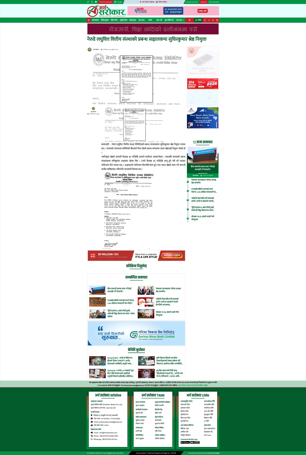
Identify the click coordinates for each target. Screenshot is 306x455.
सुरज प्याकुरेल (140, 405)
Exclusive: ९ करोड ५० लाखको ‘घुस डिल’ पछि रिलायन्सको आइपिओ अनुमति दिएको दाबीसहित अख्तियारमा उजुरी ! (120, 373)
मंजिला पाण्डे (140, 423)
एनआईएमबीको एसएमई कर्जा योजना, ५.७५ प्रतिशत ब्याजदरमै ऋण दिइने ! (120, 302)
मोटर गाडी (159, 20)
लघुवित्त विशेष (123, 20)
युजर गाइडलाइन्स (209, 428)
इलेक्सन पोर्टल (185, 407)
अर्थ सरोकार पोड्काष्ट (148, 2)
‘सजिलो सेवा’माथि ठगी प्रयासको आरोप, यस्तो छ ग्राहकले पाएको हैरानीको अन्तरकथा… (167, 302)
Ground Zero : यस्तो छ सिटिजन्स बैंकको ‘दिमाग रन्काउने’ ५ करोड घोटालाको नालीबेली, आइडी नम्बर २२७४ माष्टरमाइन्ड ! (119, 361)
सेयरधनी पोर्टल (185, 404)
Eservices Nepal (213, 453)
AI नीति (206, 421)
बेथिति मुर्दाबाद (105, 20)
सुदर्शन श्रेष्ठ (139, 412)
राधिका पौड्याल (160, 438)
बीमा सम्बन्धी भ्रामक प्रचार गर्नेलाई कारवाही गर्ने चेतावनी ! (119, 290)
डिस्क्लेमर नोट (208, 431)
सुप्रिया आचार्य (140, 420)
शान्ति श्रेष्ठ (139, 431)
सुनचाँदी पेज (184, 421)
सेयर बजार (141, 20)
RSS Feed (207, 435)
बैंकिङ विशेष (114, 20)
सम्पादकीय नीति (209, 404)
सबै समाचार (95, 20)
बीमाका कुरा (132, 20)
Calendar (203, 2)
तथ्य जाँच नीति (208, 411)
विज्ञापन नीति (208, 417)
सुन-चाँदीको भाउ (169, 20)
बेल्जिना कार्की (159, 405)
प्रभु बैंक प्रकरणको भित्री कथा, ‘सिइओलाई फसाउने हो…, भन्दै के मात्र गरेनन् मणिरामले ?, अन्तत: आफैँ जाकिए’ (169, 373)
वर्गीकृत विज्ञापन (186, 435)
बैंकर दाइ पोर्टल (185, 417)
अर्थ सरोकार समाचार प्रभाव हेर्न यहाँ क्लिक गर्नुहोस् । (194, 385)
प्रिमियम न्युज (185, 428)
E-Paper (119, 2)
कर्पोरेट (150, 20)
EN (189, 20)
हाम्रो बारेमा (207, 425)
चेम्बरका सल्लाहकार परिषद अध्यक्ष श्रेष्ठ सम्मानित (168, 290)
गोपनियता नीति (208, 407)
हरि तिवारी (158, 420)
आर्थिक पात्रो (184, 431)
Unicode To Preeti (192, 2)
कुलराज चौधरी (159, 423)
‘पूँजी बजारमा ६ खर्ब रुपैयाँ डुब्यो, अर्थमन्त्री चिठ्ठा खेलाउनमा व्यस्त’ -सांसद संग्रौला (121, 313)
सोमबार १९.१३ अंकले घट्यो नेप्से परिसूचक (167, 314)
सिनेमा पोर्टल (185, 411)
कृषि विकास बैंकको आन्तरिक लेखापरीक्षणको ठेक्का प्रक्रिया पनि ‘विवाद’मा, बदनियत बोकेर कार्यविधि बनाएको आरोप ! (169, 361)
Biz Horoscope (214, 2)
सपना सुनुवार (140, 438)
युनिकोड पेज (184, 414)
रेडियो (199, 20)
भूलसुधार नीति (208, 414)
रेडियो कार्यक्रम (162, 2)
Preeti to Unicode (106, 2)
